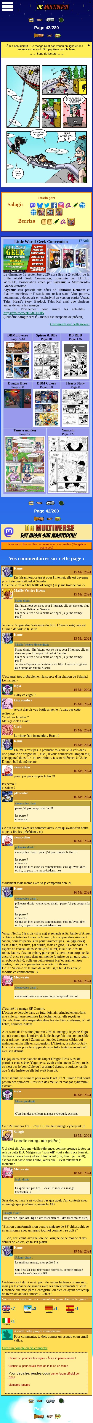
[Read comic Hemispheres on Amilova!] (68, 205)
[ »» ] (57, 35)
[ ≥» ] (49, 35)
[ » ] (38, 35)
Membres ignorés (19, 1384)
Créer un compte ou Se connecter (24, 1348)
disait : (23, 600)
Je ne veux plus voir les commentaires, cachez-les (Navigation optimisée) (46, 546)
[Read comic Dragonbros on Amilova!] (63, 221)
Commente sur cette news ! (70, 324)
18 (43, 221)
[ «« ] (31, 20)
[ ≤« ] (39, 20)
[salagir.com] (33, 212)
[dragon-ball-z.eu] (82, 205)
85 (49, 221)
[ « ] (50, 20)
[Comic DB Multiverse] (41, 212)
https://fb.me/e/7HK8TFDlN (23, 313)
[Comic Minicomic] (50, 212)
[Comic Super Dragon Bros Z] (59, 212)
